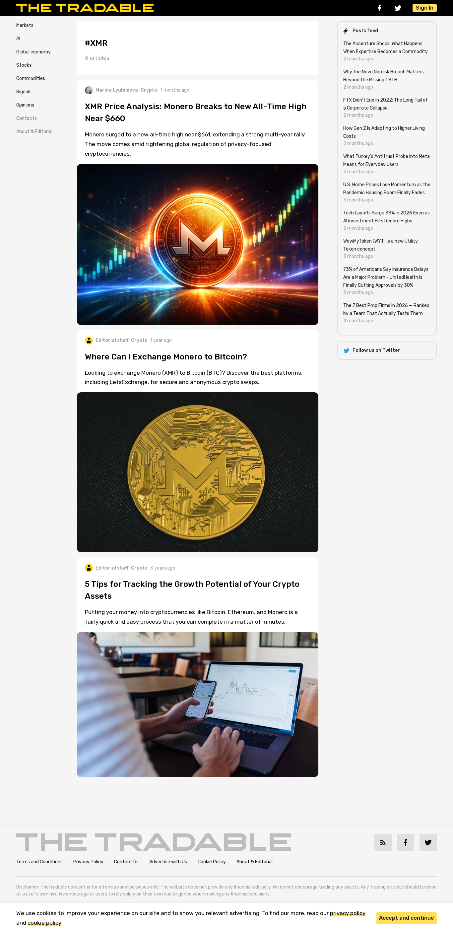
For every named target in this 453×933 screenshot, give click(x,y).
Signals (24, 92)
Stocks (24, 65)
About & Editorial (34, 131)
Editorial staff (112, 340)
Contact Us (126, 862)
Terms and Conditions (39, 862)
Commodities (30, 78)
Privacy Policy (88, 862)
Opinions (25, 105)
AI (18, 38)
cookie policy (44, 922)
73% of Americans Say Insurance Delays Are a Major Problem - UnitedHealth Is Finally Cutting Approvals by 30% (385, 277)
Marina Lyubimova (117, 90)
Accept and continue (406, 918)
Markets (24, 25)
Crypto (149, 90)
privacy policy (347, 913)
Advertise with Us (168, 862)
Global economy (33, 52)
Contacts (26, 118)
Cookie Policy (212, 862)
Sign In (424, 8)
